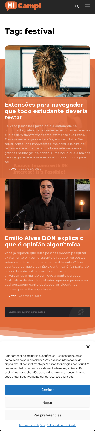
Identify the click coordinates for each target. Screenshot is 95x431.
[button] (88, 347)
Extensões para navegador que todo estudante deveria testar (46, 111)
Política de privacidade (61, 425)
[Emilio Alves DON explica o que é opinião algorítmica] (47, 204)
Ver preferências (47, 415)
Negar (47, 402)
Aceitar (47, 390)
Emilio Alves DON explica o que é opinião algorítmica (44, 241)
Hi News (11, 168)
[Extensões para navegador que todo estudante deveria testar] (47, 71)
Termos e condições (32, 425)
